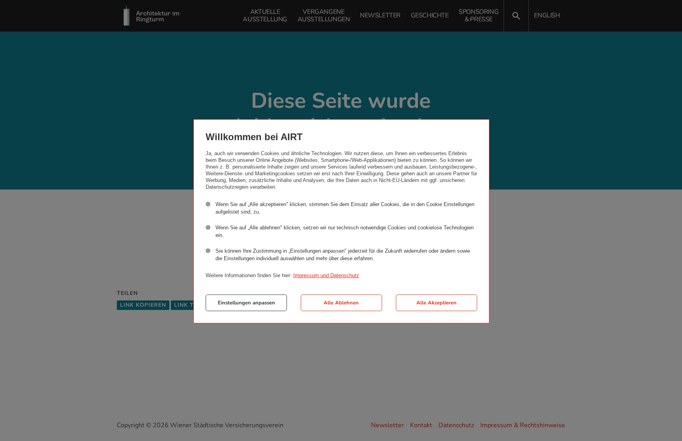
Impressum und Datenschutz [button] (326, 275)
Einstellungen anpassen (246, 302)
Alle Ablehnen (341, 302)
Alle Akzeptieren (436, 302)
